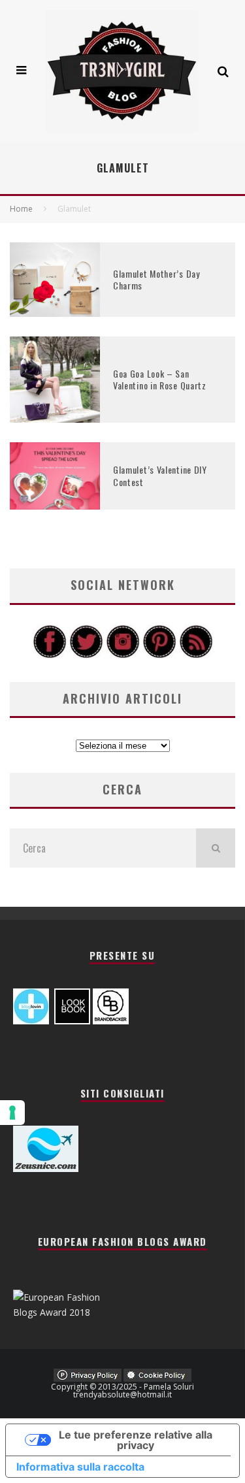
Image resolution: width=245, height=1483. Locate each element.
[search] (215, 848)
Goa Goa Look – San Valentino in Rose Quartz (159, 379)
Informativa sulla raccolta (80, 1466)
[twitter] (86, 655)
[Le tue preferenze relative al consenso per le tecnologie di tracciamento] (12, 1112)
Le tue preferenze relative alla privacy (135, 1440)
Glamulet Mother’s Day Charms (156, 279)
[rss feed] (196, 655)
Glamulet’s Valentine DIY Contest (160, 475)
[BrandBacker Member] (111, 1021)
